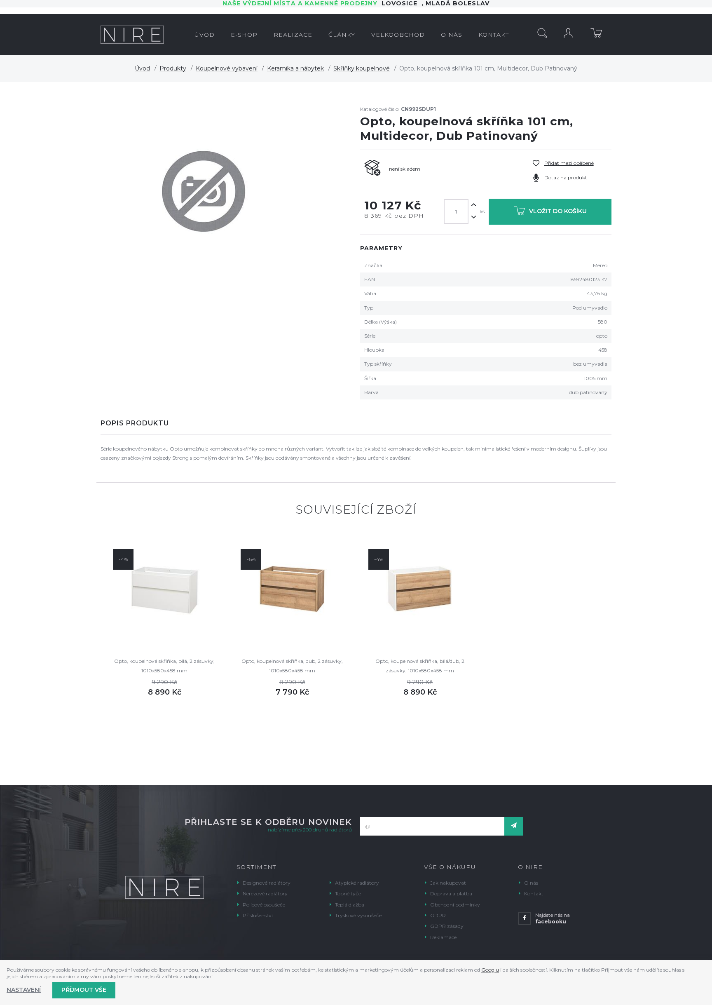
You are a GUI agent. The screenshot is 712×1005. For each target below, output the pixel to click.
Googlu (490, 970)
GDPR (438, 915)
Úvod (142, 68)
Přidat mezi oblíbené (569, 163)
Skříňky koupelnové (361, 68)
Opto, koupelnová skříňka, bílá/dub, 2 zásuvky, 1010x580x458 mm (419, 665)
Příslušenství (258, 915)
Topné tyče (348, 893)
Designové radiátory (266, 883)
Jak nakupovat (448, 883)
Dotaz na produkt (565, 177)
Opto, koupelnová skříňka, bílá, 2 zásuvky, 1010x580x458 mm (164, 665)
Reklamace (443, 937)
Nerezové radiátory (265, 893)
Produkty (172, 68)
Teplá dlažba (349, 905)
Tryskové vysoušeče (358, 915)
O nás (531, 883)
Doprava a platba (451, 893)
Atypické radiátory (357, 883)
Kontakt (533, 893)
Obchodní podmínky (455, 905)
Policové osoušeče (264, 905)
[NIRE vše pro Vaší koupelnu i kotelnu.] (132, 34)
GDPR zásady (447, 926)
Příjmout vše (83, 989)
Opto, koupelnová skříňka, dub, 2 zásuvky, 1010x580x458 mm (292, 665)
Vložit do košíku (558, 211)
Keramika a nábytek (295, 68)
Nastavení (24, 989)
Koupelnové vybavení (227, 68)
